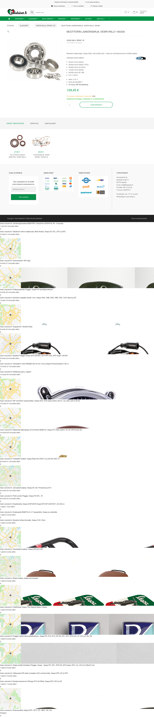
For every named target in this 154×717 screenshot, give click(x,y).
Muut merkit (47, 19)
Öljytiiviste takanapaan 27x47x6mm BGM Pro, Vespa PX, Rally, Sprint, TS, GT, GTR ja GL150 (47, 430)
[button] (8, 31)
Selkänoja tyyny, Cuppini (22, 372)
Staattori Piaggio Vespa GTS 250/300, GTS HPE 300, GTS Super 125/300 (40, 355)
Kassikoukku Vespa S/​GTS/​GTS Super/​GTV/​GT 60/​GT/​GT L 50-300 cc (39, 504)
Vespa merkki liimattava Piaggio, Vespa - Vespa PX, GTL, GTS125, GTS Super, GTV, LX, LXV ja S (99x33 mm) (54, 665)
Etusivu (10, 25)
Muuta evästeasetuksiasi (139, 218)
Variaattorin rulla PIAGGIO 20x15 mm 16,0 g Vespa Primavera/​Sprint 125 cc (41, 363)
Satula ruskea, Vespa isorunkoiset (25, 578)
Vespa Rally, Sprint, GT (45, 25)
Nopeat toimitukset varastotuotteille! (66, 2)
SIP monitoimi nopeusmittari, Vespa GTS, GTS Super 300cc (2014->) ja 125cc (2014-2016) (46, 401)
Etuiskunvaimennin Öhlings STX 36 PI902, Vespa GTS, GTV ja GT (37, 681)
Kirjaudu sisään (98, 6)
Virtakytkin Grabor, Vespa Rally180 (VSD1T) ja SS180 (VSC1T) (36, 458)
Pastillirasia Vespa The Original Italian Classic (30, 607)
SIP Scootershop (82, 84)
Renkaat (61, 19)
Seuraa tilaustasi (59, 6)
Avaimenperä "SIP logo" (22, 260)
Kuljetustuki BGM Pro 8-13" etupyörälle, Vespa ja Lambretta (35, 512)
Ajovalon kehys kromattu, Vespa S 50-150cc (29, 520)
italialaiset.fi (21, 218)
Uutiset (88, 19)
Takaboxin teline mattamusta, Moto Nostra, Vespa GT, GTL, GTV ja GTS (39, 231)
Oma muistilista (79, 6)
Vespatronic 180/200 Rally (22, 326)
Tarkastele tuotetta (17, 164)
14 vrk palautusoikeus (92, 2)
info (93, 96)
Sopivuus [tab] (34, 123)
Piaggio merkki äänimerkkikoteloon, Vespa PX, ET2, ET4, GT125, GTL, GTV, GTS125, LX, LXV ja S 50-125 (52, 636)
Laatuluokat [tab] (50, 123)
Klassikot (33, 19)
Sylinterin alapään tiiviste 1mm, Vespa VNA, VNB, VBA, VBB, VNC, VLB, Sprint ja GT (44, 297)
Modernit (19, 19)
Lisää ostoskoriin (96, 105)
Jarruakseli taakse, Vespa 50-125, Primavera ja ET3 (32, 487)
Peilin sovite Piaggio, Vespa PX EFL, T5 (28, 496)
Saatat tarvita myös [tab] (15, 123)
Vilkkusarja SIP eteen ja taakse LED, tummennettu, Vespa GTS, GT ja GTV (40, 673)
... (108, 18)
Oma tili (100, 19)
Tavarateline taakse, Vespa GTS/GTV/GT (28, 549)
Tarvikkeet (75, 19)
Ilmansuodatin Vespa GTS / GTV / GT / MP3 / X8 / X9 (32, 710)
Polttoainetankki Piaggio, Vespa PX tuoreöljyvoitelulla (33, 289)
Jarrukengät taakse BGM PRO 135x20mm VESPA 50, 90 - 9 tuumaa (38, 223)
